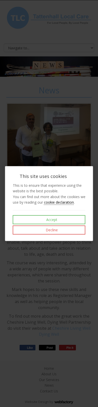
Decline (51, 230)
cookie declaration (59, 202)
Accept (51, 219)
